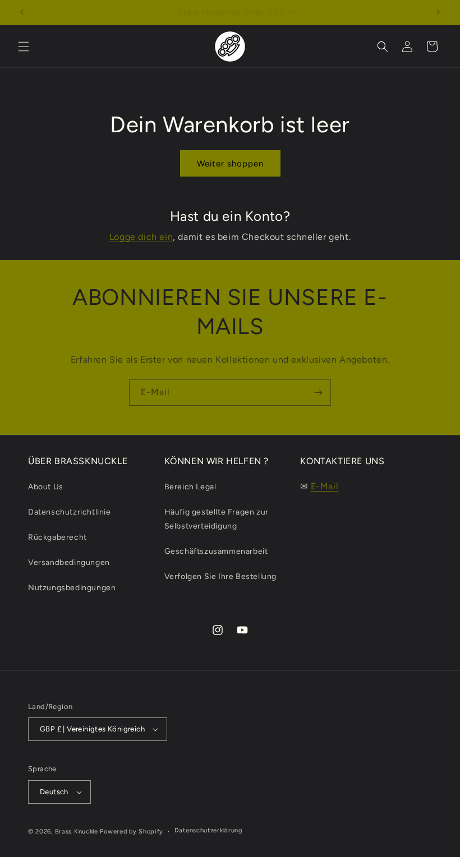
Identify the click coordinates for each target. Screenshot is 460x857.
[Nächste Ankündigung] (438, 12)
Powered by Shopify (131, 831)
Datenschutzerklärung (208, 830)
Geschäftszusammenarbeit (216, 551)
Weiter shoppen (230, 164)
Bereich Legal (190, 487)
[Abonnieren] (318, 392)
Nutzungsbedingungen (72, 587)
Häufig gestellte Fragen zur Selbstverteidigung (216, 519)
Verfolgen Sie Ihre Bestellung (220, 576)
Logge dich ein (141, 236)
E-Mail (325, 486)
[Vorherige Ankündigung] (22, 12)
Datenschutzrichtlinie (69, 512)
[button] (23, 46)
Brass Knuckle (76, 831)
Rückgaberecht (57, 537)
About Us (45, 487)
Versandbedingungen (69, 562)
